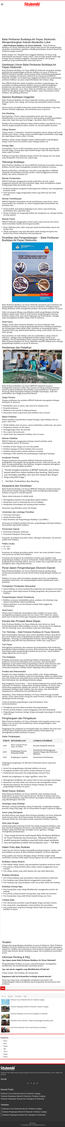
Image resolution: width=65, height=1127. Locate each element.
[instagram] (37, 1083)
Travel (5, 1051)
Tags (25, 996)
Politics (5, 1046)
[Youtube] (34, 1083)
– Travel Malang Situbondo (36, 683)
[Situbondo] (32, 4)
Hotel (5, 1043)
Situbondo (32, 1123)
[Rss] (28, 1083)
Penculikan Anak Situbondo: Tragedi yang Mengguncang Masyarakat (31, 1020)
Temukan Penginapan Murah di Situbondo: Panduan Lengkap (29, 1006)
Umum (5, 1054)
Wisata (5, 1057)
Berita (5, 1041)
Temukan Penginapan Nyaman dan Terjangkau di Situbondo (28, 1013)
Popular (10, 996)
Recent (4, 996)
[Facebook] (31, 1083)
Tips (4, 1049)
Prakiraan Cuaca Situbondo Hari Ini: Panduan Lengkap (27, 1000)
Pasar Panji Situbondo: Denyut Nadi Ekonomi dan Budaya (28, 1027)
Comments (18, 996)
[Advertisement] (32, 20)
